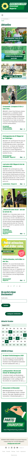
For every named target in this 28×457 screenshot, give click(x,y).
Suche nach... (4, 298)
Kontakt (8, 451)
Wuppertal (12, 157)
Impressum (23, 451)
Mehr (21, 129)
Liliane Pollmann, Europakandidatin (7, 128)
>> (19, 286)
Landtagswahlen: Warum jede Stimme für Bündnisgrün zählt (12, 372)
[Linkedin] (12, 448)
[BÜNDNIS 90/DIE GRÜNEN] (5, 6)
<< (8, 286)
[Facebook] (6, 448)
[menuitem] (3, 451)
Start (2, 20)
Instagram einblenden (14, 314)
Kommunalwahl (7, 279)
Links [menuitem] (21, 447)
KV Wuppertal (5, 19)
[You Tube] (17, 448)
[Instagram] (9, 448)
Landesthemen (6, 184)
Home (3, 451)
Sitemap (13, 451)
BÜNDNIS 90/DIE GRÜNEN (18, 4)
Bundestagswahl (7, 156)
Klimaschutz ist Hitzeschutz (11, 388)
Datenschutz (14, 455)
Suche (17, 451)
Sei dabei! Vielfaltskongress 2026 (13, 355)
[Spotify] (14, 448)
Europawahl (6, 126)
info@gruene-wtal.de (13, 443)
